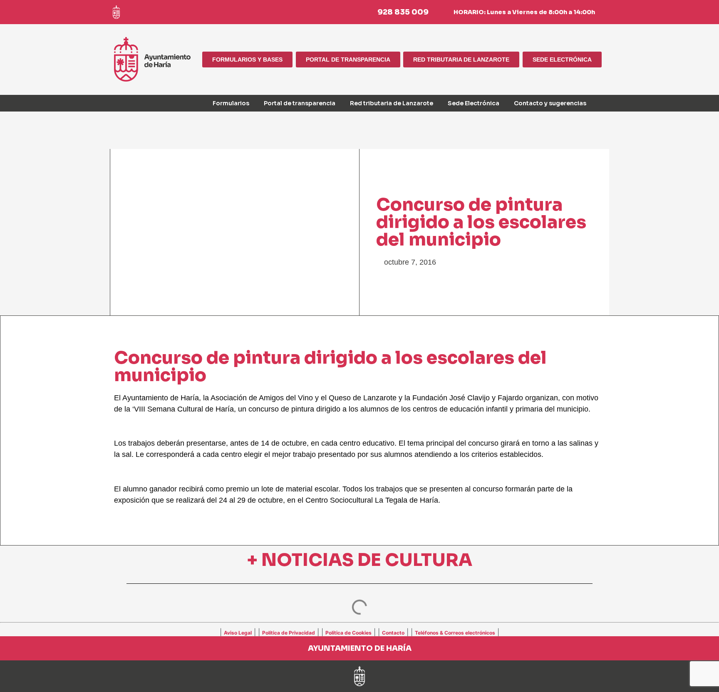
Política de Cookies (348, 633)
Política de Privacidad (288, 633)
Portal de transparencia (299, 103)
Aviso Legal (238, 633)
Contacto (393, 633)
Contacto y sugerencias (550, 103)
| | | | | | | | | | (359, 632)
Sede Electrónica (473, 103)
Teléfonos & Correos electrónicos (455, 633)
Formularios (231, 103)
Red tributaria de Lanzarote (391, 103)
